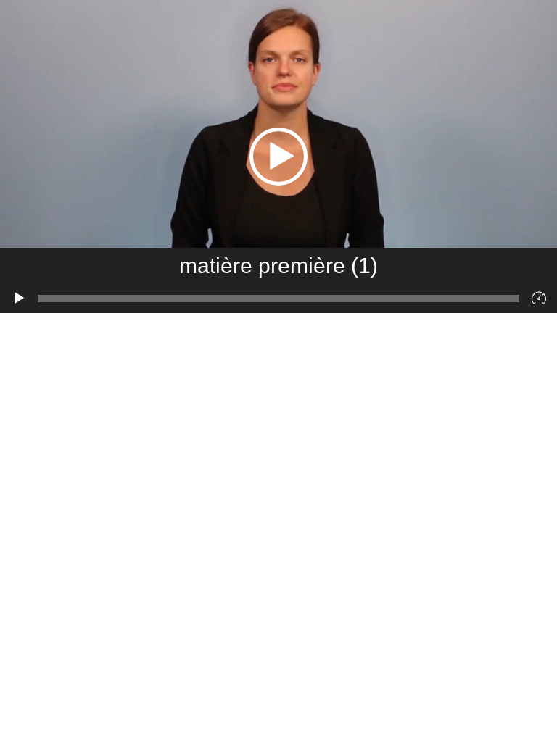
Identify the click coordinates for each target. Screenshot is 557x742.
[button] (278, 157)
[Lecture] (19, 298)
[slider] (278, 298)
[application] (278, 156)
